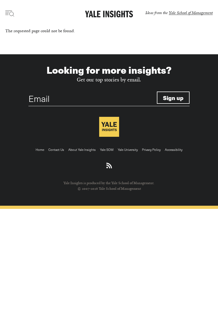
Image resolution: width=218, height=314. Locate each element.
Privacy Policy (151, 149)
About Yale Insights (82, 149)
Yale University (128, 149)
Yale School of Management (191, 12)
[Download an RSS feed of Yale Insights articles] (109, 165)
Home (40, 149)
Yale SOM (107, 149)
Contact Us (56, 149)
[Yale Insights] (109, 14)
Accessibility (173, 149)
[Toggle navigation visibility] (10, 13)
